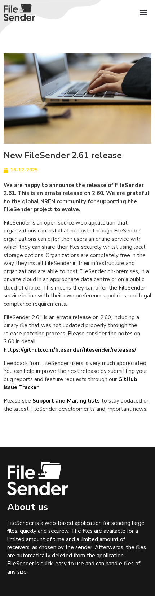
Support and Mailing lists (66, 400)
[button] (143, 12)
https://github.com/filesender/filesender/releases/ (70, 349)
